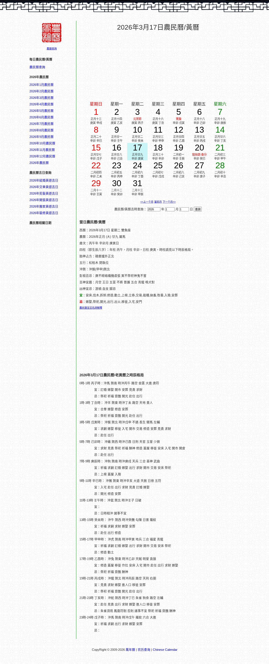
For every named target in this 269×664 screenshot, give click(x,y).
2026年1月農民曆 (41, 84)
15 (96, 147)
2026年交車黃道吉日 (43, 187)
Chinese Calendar (165, 649)
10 (137, 129)
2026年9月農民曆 (41, 137)
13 (199, 129)
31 (137, 183)
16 (116, 147)
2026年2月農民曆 (41, 91)
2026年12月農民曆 (42, 156)
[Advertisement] (46, 490)
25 (158, 165)
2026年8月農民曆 (41, 130)
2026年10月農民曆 (42, 143)
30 (116, 183)
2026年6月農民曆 (41, 117)
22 (96, 165)
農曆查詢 (52, 48)
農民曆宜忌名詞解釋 (90, 307)
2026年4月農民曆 (41, 104)
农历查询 (144, 649)
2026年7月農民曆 (41, 123)
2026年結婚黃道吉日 (43, 180)
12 (178, 129)
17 (137, 147)
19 (178, 147)
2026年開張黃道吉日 (43, 200)
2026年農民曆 (39, 163)
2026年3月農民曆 (41, 97)
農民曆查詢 (37, 67)
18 (158, 147)
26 (178, 165)
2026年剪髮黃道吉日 (43, 193)
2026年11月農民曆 (42, 150)
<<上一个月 (146, 201)
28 (220, 165)
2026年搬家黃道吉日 (43, 206)
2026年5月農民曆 (41, 110)
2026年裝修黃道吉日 (43, 213)
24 (137, 165)
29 (96, 183)
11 (158, 129)
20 (199, 147)
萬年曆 (130, 649)
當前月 (158, 201)
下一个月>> (169, 201)
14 (220, 129)
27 (199, 165)
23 (116, 165)
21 (220, 147)
